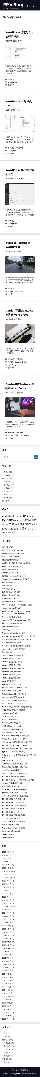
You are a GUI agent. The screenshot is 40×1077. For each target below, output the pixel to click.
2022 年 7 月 (6, 958)
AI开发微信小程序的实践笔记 (12, 623)
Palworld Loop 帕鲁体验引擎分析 (14, 694)
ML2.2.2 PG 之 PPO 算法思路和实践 (14, 700)
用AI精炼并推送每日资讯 (11, 595)
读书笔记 (7, 491)
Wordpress (12, 82)
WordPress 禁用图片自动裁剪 (13, 697)
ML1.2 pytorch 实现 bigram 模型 (14, 739)
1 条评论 (11, 438)
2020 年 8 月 (6, 1009)
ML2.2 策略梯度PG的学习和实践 (13, 710)
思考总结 (7, 481)
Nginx (31, 516)
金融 (9, 532)
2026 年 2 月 (6, 865)
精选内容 (11, 359)
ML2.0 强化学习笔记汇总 (11, 716)
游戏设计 (7, 494)
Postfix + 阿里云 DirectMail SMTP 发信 (16, 620)
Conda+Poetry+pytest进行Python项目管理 (19, 636)
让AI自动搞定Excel (8, 598)
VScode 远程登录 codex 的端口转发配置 (17, 605)
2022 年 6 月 (6, 961)
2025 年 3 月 (6, 897)
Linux (7, 365)
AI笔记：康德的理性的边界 (11, 566)
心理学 (6, 524)
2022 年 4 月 (6, 967)
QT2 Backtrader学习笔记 (11, 642)
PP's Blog (13, 5)
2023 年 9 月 (6, 932)
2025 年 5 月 (7, 890)
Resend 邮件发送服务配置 (11, 617)
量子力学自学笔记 (8, 760)
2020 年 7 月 (6, 1012)
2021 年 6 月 (6, 980)
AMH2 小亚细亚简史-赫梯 (11, 678)
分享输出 (5, 472)
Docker (17, 362)
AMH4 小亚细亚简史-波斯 (11, 671)
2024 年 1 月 (6, 923)
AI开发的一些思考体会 (10, 626)
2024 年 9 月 (6, 910)
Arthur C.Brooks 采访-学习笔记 (13, 649)
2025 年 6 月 (6, 887)
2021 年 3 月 (6, 987)
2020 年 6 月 (6, 1016)
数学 (12, 524)
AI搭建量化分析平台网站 (11, 573)
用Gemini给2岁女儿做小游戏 (12, 601)
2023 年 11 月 (6, 929)
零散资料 (19, 148)
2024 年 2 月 (6, 919)
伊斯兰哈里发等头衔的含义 (11, 684)
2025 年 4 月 (7, 894)
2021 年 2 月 (6, 990)
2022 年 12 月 (7, 942)
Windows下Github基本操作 (12, 783)
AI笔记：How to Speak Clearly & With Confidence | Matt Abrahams (16, 612)
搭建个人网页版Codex (10, 557)
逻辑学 (4, 532)
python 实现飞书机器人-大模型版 (14, 792)
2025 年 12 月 (7, 871)
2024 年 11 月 (7, 903)
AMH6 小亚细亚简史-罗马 (11, 665)
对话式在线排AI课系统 (10, 560)
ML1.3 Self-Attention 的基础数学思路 (16, 736)
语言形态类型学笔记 (9, 582)
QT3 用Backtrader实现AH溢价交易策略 (16, 639)
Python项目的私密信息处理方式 (13, 633)
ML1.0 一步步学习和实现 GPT (12, 732)
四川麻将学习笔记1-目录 (11, 812)
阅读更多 (8, 73)
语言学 (34, 529)
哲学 (29, 520)
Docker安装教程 (8, 834)
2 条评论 (11, 85)
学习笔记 (7, 485)
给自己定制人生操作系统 (11, 592)
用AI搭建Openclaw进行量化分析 (14, 576)
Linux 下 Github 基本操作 (11, 770)
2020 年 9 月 (6, 1006)
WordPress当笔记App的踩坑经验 (14, 687)
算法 (16, 529)
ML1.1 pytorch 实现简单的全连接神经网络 (17, 742)
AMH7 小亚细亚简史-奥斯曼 (12, 662)
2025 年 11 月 (7, 874)
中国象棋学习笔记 (8, 589)
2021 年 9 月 (6, 974)
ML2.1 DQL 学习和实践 (10, 713)
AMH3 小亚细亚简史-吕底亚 (12, 675)
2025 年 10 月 (7, 878)
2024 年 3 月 (6, 916)
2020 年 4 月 (6, 1019)
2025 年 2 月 (6, 900)
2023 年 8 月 (6, 935)
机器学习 (26, 524)
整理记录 (5, 478)
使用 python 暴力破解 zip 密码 (13, 752)
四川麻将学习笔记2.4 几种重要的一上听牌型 (18, 780)
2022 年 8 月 (6, 955)
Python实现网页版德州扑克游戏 (13, 828)
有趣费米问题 (7, 585)
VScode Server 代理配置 (11, 608)
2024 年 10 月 (7, 906)
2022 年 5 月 (6, 964)
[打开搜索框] (27, 6)
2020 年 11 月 (6, 1000)
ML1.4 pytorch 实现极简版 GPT (13, 729)
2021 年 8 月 (6, 977)
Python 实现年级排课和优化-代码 (14, 767)
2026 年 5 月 (6, 858)
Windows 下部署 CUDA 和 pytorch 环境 (17, 748)
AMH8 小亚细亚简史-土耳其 (12, 659)
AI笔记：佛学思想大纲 (10, 569)
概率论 (34, 524)
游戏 (4, 528)
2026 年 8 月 (6, 852)
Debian (25, 362)
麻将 (13, 532)
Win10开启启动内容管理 (10, 825)
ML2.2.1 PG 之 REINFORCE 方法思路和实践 (17, 707)
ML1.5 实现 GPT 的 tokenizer (12, 726)
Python (7, 520)
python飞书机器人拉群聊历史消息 (14, 773)
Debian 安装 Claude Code (12, 630)
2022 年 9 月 (6, 951)
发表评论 (11, 153)
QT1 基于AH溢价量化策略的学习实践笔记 (17, 646)
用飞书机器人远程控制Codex (12, 550)
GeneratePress (31, 1073)
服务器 (10, 291)
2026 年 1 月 (6, 868)
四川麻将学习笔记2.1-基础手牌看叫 (14, 815)
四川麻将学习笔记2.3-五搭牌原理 (14, 805)
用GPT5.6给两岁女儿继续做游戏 (13, 553)
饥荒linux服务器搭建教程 (11, 831)
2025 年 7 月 (6, 884)
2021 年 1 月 (6, 993)
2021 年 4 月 (6, 984)
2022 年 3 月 (6, 971)
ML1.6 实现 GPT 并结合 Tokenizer (14, 723)
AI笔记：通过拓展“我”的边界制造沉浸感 (16, 563)
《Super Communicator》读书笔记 (15, 579)
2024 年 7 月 (6, 913)
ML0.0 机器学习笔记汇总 (11, 719)
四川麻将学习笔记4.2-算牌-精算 (13, 776)
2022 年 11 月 (6, 945)
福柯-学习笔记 (7, 652)
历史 (25, 520)
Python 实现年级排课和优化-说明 (14, 764)
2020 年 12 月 (7, 996)
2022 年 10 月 (7, 948)
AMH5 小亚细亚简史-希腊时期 (13, 668)
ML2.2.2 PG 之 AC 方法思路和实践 (14, 703)
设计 (30, 529)
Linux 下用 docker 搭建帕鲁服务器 (14, 789)
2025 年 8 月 (6, 881)
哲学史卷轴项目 (7, 547)
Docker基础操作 (8, 837)
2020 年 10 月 (7, 1003)
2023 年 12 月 (7, 926)
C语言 (6, 516)
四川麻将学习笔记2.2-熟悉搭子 (13, 809)
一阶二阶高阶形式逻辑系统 (11, 818)
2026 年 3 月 (6, 862)
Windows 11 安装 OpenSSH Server (15, 745)
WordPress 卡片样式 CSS (11, 691)
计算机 (23, 528)
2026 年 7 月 (6, 855)
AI (3, 516)
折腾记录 (11, 79)
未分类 (4, 501)
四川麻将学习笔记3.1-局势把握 (13, 802)
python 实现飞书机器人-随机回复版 (15, 796)
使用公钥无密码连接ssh (10, 786)
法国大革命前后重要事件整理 (12, 655)
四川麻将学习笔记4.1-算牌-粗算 (13, 799)
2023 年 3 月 (6, 939)
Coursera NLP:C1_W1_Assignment (15, 821)
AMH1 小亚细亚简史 (9, 681)
